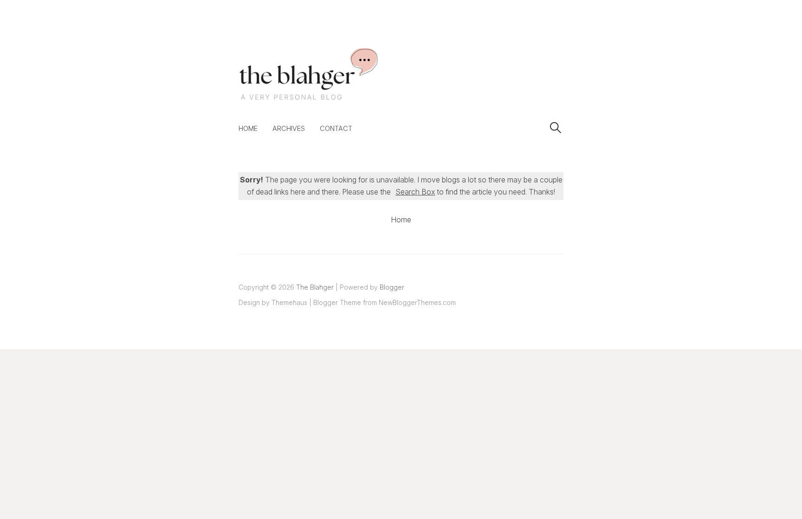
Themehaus (289, 302)
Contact (336, 128)
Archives (288, 128)
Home (248, 128)
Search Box (415, 191)
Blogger (392, 287)
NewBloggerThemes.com (417, 302)
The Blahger (315, 287)
